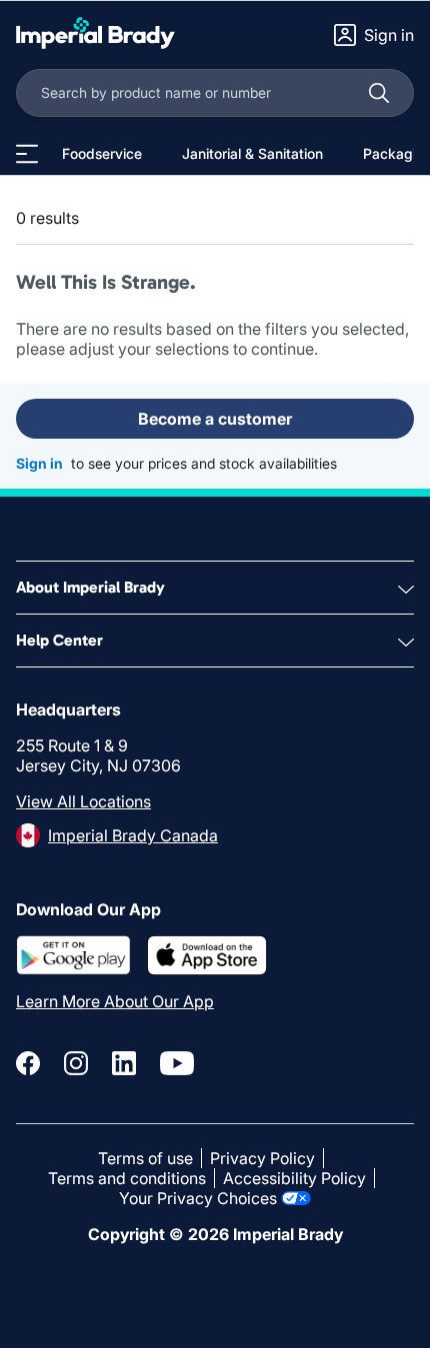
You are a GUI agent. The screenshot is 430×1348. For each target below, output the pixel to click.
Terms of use (145, 1158)
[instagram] (76, 1063)
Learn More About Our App (115, 1001)
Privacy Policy (262, 1158)
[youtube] (177, 1063)
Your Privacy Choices (198, 1198)
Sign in (39, 463)
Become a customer (215, 419)
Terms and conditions (127, 1178)
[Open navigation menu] (27, 154)
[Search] (379, 93)
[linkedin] (124, 1063)
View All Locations (83, 801)
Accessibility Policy (294, 1178)
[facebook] (28, 1063)
